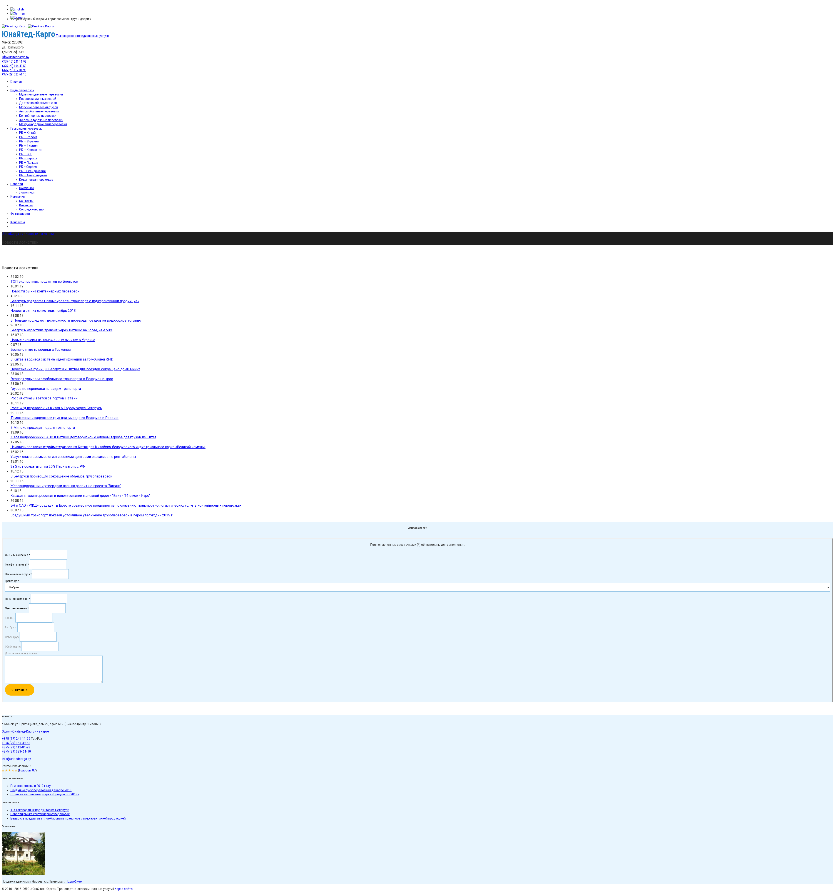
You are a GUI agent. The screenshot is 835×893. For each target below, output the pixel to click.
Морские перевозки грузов (38, 107)
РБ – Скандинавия (32, 171)
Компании (26, 188)
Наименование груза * (18, 574)
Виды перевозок (22, 90)
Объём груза (12, 637)
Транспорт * (12, 581)
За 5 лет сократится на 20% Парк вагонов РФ (47, 466)
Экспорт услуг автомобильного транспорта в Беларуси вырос (61, 379)
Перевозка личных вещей (37, 98)
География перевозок (26, 128)
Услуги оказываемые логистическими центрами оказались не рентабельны (73, 457)
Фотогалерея (20, 213)
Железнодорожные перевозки (41, 120)
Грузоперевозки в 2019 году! (30, 786)
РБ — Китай (27, 132)
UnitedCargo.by (12, 233)
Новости (16, 184)
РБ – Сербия (28, 167)
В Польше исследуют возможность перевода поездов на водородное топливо (75, 320)
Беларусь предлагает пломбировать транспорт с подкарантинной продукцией (74, 301)
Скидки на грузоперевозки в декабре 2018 (41, 790)
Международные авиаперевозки (43, 124)
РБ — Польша (28, 162)
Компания (17, 196)
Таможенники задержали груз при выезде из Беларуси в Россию (64, 418)
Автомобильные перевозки (39, 111)
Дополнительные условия (21, 653)
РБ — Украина (29, 141)
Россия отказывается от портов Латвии (43, 398)
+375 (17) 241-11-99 (14, 61)
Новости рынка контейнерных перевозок (44, 291)
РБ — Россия (28, 137)
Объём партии (13, 646)
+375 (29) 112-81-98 (14, 70)
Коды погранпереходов (36, 179)
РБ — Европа (28, 158)
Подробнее (74, 881)
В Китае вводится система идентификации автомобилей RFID (61, 359)
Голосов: (27, 770)
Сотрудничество (31, 209)
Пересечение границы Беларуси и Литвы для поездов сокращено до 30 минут (75, 369)
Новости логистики (40, 233)
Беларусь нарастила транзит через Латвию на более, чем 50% (61, 330)
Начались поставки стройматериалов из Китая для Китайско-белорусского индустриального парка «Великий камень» (107, 447)
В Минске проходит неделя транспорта (42, 428)
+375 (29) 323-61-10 (14, 74)
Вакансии (26, 205)
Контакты (26, 201)
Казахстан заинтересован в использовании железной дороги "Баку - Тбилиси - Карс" (80, 496)
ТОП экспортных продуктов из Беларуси (44, 281)
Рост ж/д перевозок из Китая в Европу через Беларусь (56, 408)
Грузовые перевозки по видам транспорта (45, 389)
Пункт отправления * (17, 598)
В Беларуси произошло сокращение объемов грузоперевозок (61, 476)
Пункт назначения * (17, 608)
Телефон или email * (17, 564)
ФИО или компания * (17, 554)
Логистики (27, 192)
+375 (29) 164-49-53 (14, 66)
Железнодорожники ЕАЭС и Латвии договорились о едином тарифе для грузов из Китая (83, 437)
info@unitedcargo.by (15, 57)
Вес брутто (11, 627)
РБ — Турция (28, 145)
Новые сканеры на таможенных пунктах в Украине (52, 340)
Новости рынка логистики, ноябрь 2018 (43, 311)
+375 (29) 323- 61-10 (16, 751)
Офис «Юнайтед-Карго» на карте (25, 731)
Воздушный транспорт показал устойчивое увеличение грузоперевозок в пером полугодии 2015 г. (91, 515)
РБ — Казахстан (30, 150)
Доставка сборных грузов (38, 103)
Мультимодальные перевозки (41, 94)
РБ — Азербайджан (33, 175)
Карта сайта (124, 889)
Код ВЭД (10, 617)
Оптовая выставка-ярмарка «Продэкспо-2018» (44, 794)
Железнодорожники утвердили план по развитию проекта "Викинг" (65, 486)
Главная (16, 81)
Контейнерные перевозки (37, 115)
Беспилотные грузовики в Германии (40, 349)
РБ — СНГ (25, 154)
